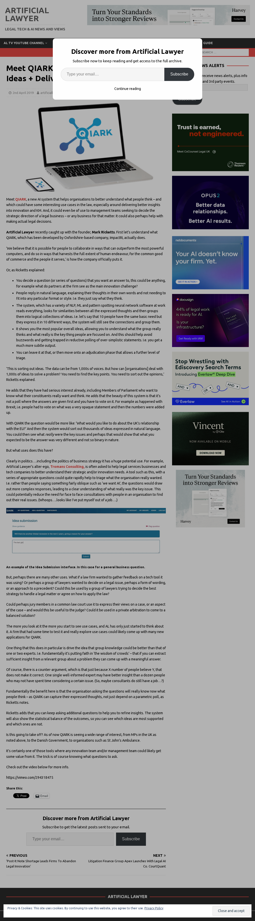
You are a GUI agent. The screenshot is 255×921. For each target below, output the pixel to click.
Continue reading (127, 89)
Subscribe (179, 74)
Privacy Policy (153, 908)
